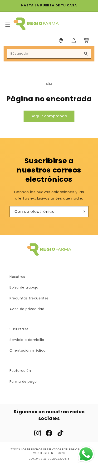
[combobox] (49, 53)
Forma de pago (23, 381)
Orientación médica (28, 350)
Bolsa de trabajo (24, 287)
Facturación (20, 370)
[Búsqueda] (86, 53)
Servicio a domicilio (27, 339)
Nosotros (17, 276)
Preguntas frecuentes (29, 298)
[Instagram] (37, 433)
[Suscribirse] (83, 211)
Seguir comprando (49, 115)
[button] (7, 24)
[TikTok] (60, 433)
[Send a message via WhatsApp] (86, 454)
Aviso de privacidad (27, 309)
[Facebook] (49, 433)
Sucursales (19, 329)
